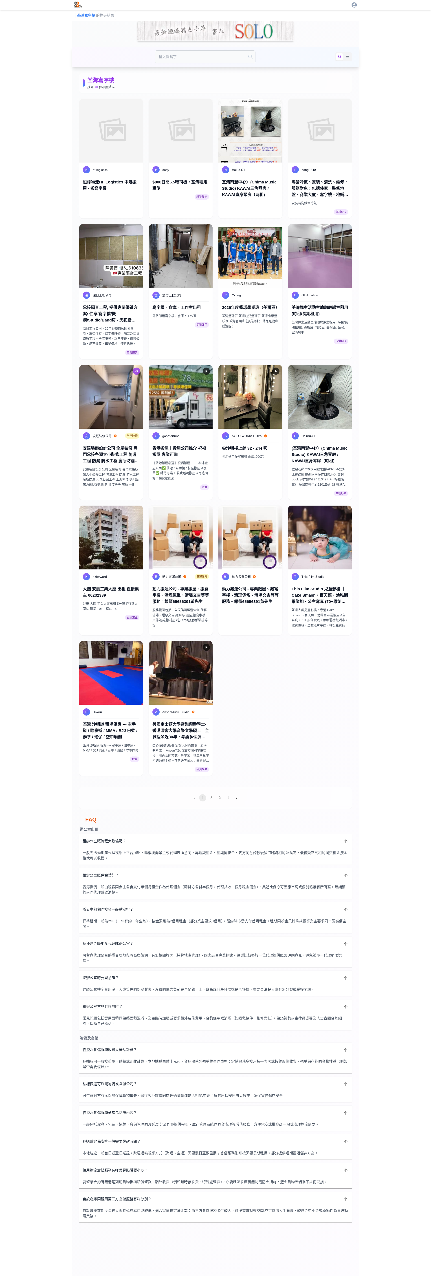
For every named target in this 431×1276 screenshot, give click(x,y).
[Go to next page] (236, 797)
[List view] (347, 56)
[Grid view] (339, 56)
